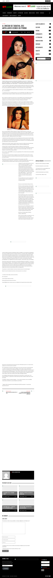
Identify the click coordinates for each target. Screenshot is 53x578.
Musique (43, 44)
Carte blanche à (43, 24)
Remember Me (44, 567)
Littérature (43, 37)
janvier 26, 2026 (7, 496)
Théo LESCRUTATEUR (15, 32)
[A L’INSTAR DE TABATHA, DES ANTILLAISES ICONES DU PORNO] (18, 57)
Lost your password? (46, 568)
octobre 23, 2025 (23, 510)
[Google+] (48, 1)
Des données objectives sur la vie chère (42, 165)
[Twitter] (50, 1)
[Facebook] (46, 1)
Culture (3, 23)
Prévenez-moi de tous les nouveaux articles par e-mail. (11, 548)
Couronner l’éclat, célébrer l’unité (41, 174)
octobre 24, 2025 (7, 510)
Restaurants (43, 47)
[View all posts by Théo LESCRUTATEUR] (10, 32)
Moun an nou (43, 40)
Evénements (43, 34)
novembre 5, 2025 (23, 496)
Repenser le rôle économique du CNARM (42, 163)
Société (43, 50)
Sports (43, 54)
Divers (43, 30)
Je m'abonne (5, 568)
